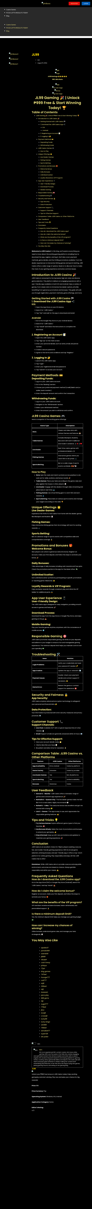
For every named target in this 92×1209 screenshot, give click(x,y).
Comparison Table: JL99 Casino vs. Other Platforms (56, 216)
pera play (45, 995)
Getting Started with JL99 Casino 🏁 (52, 121)
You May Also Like (44, 246)
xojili (42, 983)
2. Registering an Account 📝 (50, 133)
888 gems (45, 998)
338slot (44, 986)
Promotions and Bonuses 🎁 (48, 166)
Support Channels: (46, 210)
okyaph (44, 960)
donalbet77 (45, 1031)
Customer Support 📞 (46, 207)
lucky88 (44, 1019)
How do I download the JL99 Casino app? (54, 231)
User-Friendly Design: (47, 184)
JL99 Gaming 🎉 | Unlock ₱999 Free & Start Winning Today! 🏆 (57, 116)
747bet (43, 974)
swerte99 (44, 954)
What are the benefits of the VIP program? (55, 237)
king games (45, 971)
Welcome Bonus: (46, 169)
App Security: (45, 202)
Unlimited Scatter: (46, 175)
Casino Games (11, 9)
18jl (42, 1001)
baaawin (44, 992)
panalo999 (45, 951)
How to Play (44, 151)
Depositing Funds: (46, 142)
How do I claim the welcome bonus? (53, 234)
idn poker (44, 1037)
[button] (46, 21)
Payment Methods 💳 (45, 139)
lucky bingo (45, 1022)
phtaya (44, 965)
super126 (44, 1034)
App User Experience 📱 (46, 181)
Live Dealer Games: (47, 157)
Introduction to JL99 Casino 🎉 (48, 119)
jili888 (43, 957)
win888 (44, 1025)
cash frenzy (45, 962)
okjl (42, 989)
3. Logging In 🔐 (45, 136)
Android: (45, 130)
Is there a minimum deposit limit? (52, 240)
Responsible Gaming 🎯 (46, 193)
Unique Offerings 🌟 (45, 154)
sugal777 (44, 1004)
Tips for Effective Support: (49, 213)
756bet (44, 1028)
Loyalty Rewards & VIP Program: (51, 178)
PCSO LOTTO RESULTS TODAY (17, 13)
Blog (7, 16)
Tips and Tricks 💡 (44, 222)
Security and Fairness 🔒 (46, 199)
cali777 (44, 980)
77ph (43, 968)
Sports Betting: (45, 163)
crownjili (44, 1016)
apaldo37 (45, 948)
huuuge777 (45, 977)
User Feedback (43, 219)
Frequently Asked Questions (48, 228)
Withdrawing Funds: (47, 145)
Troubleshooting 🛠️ (45, 196)
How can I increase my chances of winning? (55, 243)
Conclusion (42, 225)
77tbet (43, 1007)
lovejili (43, 1013)
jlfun (42, 1010)
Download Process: (47, 187)
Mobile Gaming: (45, 190)
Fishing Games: (45, 160)
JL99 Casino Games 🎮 (46, 148)
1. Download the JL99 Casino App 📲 (52, 124)
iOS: (43, 127)
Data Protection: (46, 205)
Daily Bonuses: (45, 172)
